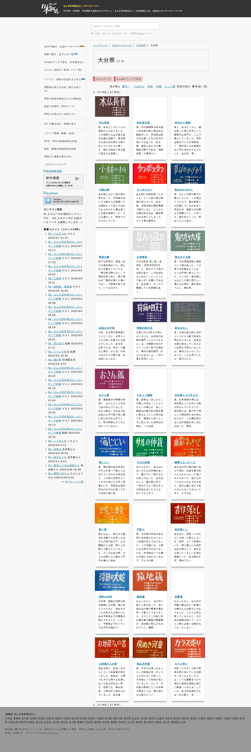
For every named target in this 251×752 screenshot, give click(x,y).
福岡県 (97, 722)
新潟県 (127, 718)
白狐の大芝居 (107, 328)
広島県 (48, 722)
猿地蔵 (141, 596)
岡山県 (39, 722)
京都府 (218, 718)
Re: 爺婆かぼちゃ (58, 473)
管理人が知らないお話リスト (60, 114)
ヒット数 (170, 86)
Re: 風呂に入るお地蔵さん (64, 465)
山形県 (50, 718)
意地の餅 (104, 257)
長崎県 (114, 722)
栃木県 (75, 718)
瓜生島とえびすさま (186, 395)
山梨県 (160, 718)
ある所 (166, 722)
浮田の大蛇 (105, 596)
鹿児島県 (149, 722)
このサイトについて (55, 164)
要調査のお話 (178, 722)
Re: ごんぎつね (57, 233)
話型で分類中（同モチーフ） (60, 106)
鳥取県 (23, 722)
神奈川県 (118, 718)
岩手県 (25, 718)
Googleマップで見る (128, 79)
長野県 (169, 718)
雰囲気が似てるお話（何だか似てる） (62, 89)
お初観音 (142, 257)
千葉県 (100, 718)
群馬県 (83, 718)
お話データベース (122, 45)
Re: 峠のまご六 (57, 457)
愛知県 (194, 718)
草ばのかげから (184, 189)
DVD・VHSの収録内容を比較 (60, 141)
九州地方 (141, 45)
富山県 (136, 718)
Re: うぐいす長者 (58, 351)
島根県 (31, 722)
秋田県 (42, 718)
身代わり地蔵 (182, 122)
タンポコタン (144, 189)
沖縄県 (158, 722)
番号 (125, 86)
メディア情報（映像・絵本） (60, 133)
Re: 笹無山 (54, 449)
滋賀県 (210, 718)
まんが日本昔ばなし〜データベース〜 (81, 6)
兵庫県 (235, 718)
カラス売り (181, 663)
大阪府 (227, 718)
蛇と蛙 (103, 529)
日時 (150, 86)
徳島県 (64, 722)
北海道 (8, 718)
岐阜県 (177, 718)
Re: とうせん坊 (57, 441)
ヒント (141, 33)
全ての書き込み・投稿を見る (60, 124)
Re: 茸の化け (56, 343)
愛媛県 (81, 722)
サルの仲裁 (143, 462)
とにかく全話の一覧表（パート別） (63, 70)
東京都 (108, 718)
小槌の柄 (104, 189)
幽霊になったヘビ (185, 462)
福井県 (152, 718)
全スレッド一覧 (74, 481)
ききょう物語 (144, 395)
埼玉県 (91, 718)
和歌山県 (13, 722)
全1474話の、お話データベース (61, 46)
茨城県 (67, 718)
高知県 (89, 722)
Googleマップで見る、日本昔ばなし (64, 62)
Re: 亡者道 (54, 278)
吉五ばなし (181, 328)
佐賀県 (106, 722)
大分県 (131, 722)
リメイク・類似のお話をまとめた (62, 79)
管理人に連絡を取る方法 (57, 156)
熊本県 (122, 722)
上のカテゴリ (103, 79)
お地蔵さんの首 (108, 663)
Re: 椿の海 (54, 359)
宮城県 (33, 718)
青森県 (17, 718)
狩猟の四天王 (144, 328)
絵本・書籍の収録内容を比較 (60, 149)
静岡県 (185, 718)
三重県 (202, 718)
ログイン (53, 733)
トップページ (100, 45)
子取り (141, 529)
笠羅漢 (179, 596)
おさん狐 (104, 395)
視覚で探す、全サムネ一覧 (59, 54)
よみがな (139, 86)
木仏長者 (104, 122)
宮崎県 (139, 722)
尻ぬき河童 (143, 663)
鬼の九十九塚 (182, 257)
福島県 (58, 718)
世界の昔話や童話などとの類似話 (62, 98)
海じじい (104, 462)
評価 (159, 86)
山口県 (56, 722)
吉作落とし (181, 529)
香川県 (72, 722)
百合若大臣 (143, 122)
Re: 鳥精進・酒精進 (60, 286)
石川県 (144, 718)
